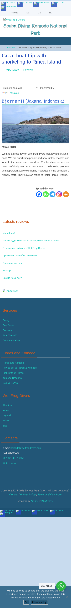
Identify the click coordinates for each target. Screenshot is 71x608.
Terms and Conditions (50, 493)
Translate (13, 91)
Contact (13, 493)
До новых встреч (12, 262)
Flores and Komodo (13, 361)
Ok (26, 602)
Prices (6, 419)
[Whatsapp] (46, 193)
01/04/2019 (12, 69)
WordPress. (47, 500)
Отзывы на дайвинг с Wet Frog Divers (24, 247)
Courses (7, 329)
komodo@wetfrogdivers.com (26, 447)
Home (15, 13)
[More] (66, 193)
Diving (6, 319)
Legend (7, 414)
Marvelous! (9, 232)
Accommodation (11, 339)
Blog (5, 424)
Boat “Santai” (10, 334)
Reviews (11, 47)
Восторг (7, 269)
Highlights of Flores (13, 372)
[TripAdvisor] (41, 4)
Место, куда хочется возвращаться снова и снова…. (32, 239)
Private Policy (28, 493)
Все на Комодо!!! (12, 277)
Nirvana (34, 500)
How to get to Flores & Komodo (20, 367)
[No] (66, 597)
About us (7, 404)
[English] (4, 81)
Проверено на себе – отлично (20, 254)
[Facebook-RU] (24, 4)
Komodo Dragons (12, 377)
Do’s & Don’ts (10, 382)
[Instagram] (8, 7)
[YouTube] (58, 4)
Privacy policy (39, 602)
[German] (8, 81)
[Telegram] (52, 193)
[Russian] (12, 81)
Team (6, 409)
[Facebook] (8, 4)
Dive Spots (8, 324)
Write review (9, 462)
